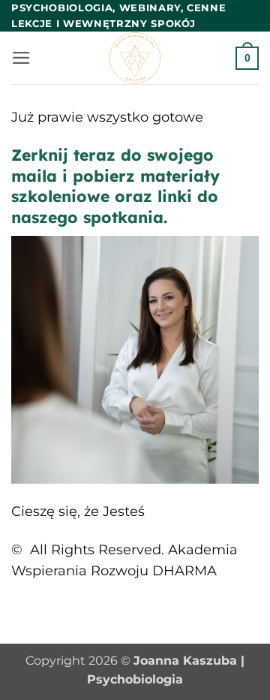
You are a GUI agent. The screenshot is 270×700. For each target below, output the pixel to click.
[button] (21, 57)
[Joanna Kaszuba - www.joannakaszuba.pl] (135, 58)
